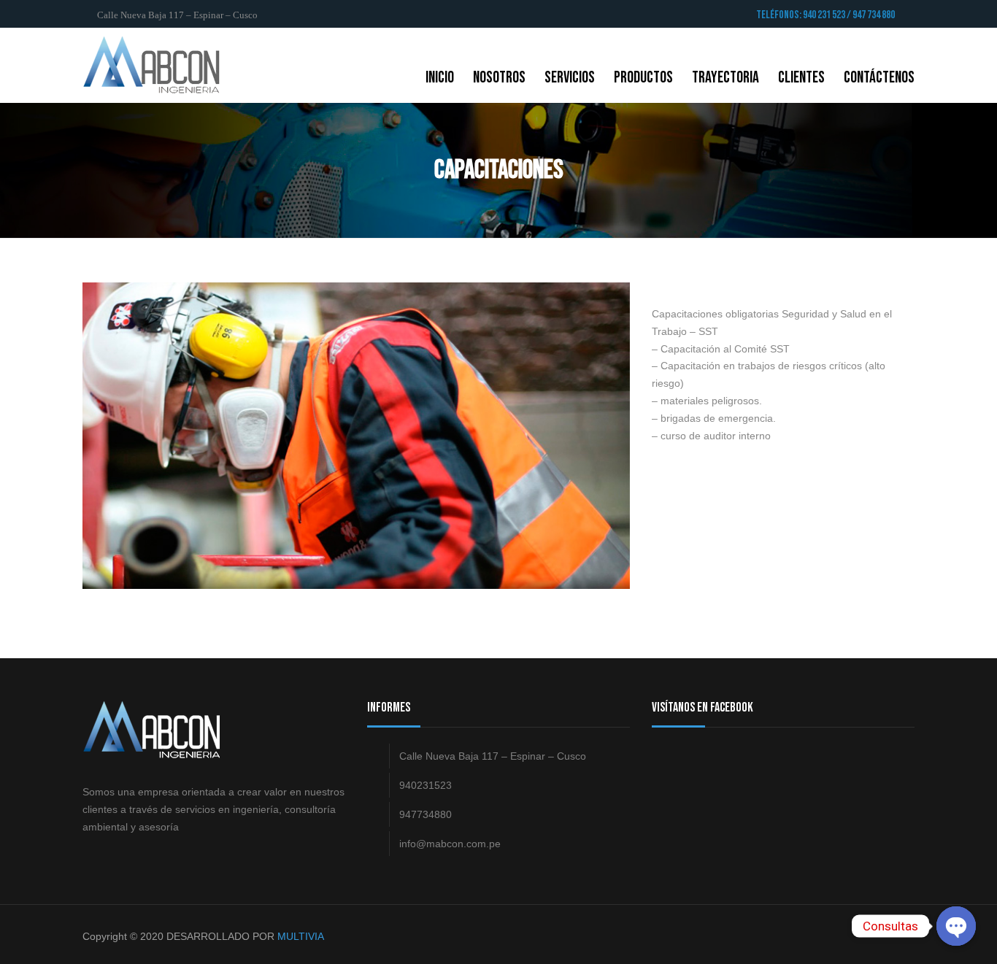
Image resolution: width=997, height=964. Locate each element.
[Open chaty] (956, 926)
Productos (643, 78)
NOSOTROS (499, 78)
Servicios (569, 78)
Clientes (801, 78)
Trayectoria (725, 78)
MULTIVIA (300, 936)
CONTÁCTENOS (879, 78)
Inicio (440, 78)
